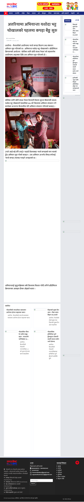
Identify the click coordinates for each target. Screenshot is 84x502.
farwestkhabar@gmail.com (40, 472)
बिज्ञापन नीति (60, 479)
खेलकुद (44, 13)
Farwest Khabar (11, 38)
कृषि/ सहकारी (65, 13)
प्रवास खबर (56, 13)
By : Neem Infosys (67, 499)
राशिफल (59, 472)
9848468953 (35, 468)
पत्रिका (50, 13)
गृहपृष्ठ (59, 466)
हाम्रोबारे (59, 470)
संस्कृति (73, 13)
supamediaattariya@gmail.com (42, 474)
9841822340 (44, 468)
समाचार (11, 13)
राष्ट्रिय (23, 13)
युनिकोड (59, 474)
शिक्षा (28, 13)
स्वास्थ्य (34, 13)
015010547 (35, 470)
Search (33, 483)
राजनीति (17, 13)
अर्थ (39, 13)
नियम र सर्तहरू (61, 477)
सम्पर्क (59, 468)
